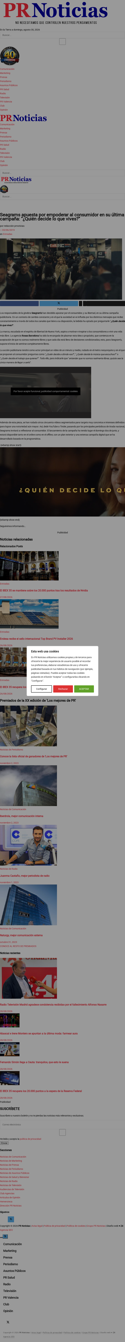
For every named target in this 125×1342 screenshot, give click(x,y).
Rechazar (63, 689)
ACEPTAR (84, 689)
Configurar (41, 689)
